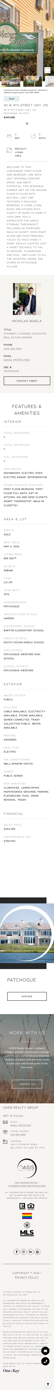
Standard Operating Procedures (27, 1186)
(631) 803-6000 (18, 1134)
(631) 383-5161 (13, 348)
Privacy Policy (27, 1277)
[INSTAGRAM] (24, 1252)
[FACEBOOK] (17, 1252)
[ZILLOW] (37, 1252)
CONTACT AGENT (27, 380)
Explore (27, 996)
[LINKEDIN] (30, 1252)
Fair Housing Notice (26, 1182)
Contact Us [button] (27, 1084)
